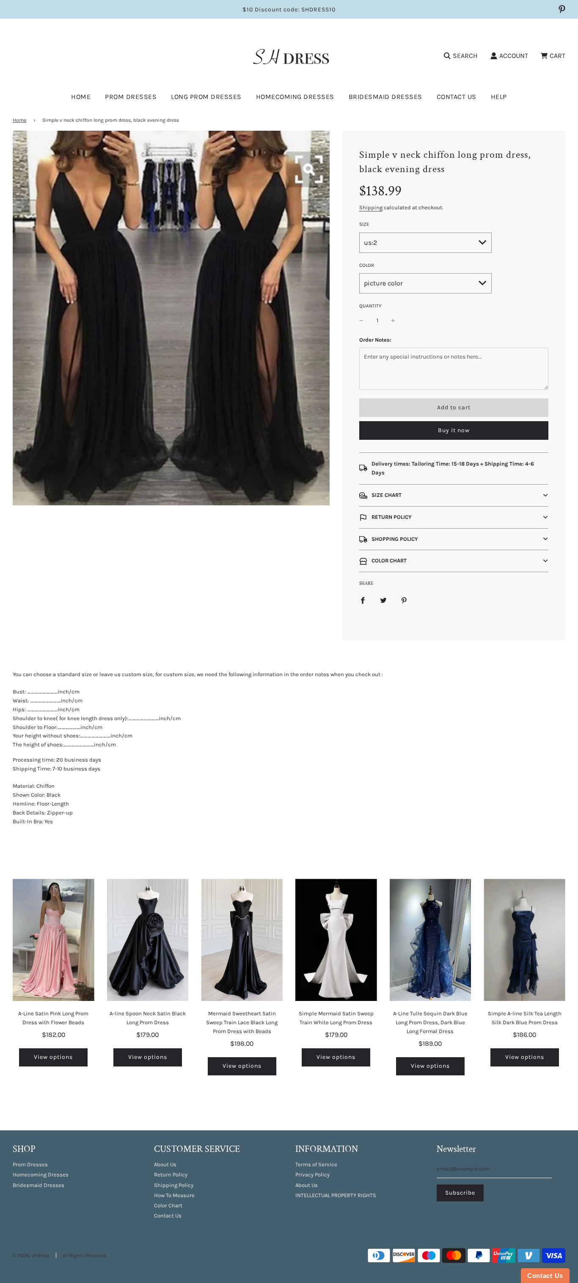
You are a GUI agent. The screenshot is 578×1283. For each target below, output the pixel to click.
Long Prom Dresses (206, 97)
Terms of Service (316, 1164)
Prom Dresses (30, 1164)
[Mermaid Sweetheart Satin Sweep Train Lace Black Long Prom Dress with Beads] (242, 940)
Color (366, 265)
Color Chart (168, 1205)
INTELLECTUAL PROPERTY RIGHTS (335, 1195)
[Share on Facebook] (362, 600)
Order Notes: (375, 340)
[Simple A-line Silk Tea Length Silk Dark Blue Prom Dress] (524, 940)
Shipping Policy (173, 1185)
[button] (453, 495)
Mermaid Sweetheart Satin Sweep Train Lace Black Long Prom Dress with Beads (242, 1022)
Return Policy (170, 1174)
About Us (165, 1164)
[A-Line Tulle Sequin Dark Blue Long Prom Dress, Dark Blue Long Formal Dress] (430, 940)
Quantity (370, 306)
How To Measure (174, 1195)
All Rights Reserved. (85, 1255)
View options (53, 1057)
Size (364, 224)
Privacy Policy (312, 1174)
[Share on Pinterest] (404, 600)
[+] (393, 320)
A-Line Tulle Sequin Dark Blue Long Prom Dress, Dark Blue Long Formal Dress (430, 1022)
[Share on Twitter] (383, 600)
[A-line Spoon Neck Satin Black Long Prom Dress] (148, 940)
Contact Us (456, 97)
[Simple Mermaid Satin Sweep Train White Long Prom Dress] (336, 940)
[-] (361, 320)
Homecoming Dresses (295, 97)
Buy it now (454, 430)
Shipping (371, 207)
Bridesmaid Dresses (385, 97)
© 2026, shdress (31, 1255)
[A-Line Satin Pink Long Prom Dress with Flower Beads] (53, 940)
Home (81, 97)
